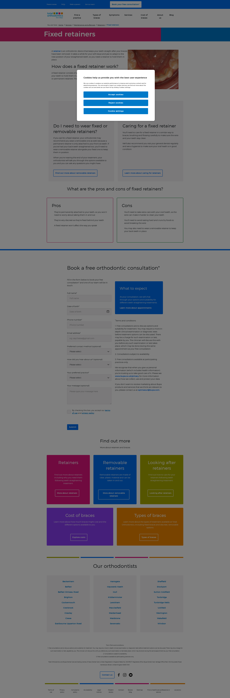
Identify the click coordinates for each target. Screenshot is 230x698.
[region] (116, 95)
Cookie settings (116, 111)
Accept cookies (115, 95)
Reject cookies (116, 103)
